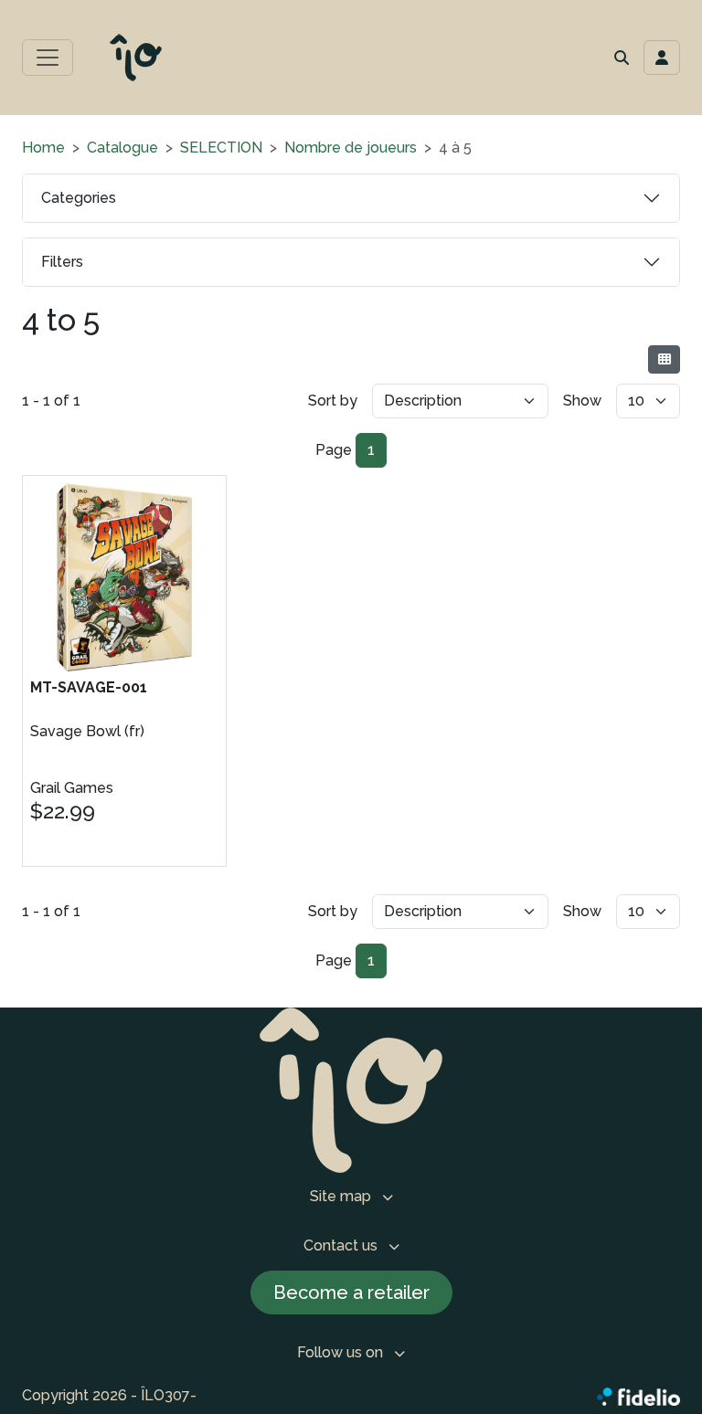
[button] (621, 57)
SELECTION (221, 147)
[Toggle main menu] (47, 57)
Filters (62, 261)
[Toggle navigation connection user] (662, 57)
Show (582, 400)
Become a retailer (351, 1292)
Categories (78, 197)
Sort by (332, 400)
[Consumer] (664, 359)
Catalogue (122, 147)
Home (43, 147)
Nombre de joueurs (350, 147)
